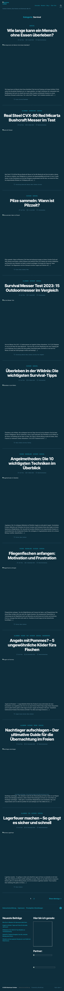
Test (38, 354)
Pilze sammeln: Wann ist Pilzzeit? (32, 203)
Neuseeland (28, 454)
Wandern (43, 5)
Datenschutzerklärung (9, 908)
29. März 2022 (31, 380)
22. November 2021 (30, 827)
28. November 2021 (30, 654)
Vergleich (42, 354)
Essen (17, 99)
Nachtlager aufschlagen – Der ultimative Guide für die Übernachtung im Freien (32, 735)
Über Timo (53, 5)
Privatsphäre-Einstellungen (34, 908)
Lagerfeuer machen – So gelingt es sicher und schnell (32, 820)
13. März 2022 (30, 472)
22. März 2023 (30, 125)
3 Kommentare (42, 380)
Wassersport (46, 635)
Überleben (25, 99)
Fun (27, 635)
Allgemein (25, 110)
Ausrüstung (32, 110)
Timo (23, 40)
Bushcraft (24, 184)
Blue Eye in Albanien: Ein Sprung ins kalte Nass (14, 922)
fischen (17, 537)
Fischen (22, 454)
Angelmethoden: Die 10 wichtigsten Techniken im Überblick (31, 463)
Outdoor (36, 184)
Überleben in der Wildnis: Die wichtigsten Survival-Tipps (32, 373)
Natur (32, 184)
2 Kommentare (41, 210)
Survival (32, 25)
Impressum (21, 908)
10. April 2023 (30, 40)
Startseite (37, 5)
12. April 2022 (31, 295)
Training (29, 442)
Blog (47, 5)
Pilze (27, 269)
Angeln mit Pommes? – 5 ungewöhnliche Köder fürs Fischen (32, 645)
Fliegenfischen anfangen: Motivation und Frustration (32, 555)
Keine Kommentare (41, 40)
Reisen (35, 725)
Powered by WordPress (37, 987)
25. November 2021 (30, 744)
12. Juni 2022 (31, 210)
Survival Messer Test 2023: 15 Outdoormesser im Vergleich (32, 288)
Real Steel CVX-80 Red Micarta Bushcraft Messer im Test (32, 117)
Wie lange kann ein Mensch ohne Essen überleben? (32, 32)
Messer (28, 184)
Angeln (17, 714)
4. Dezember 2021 (30, 562)
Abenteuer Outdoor (12, 987)
